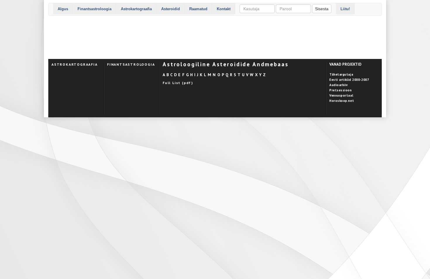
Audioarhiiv (338, 85)
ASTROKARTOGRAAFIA (74, 64)
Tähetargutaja (341, 74)
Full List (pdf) (178, 83)
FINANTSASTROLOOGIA (131, 64)
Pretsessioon (340, 90)
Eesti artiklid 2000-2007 (349, 80)
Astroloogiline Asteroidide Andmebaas (226, 64)
